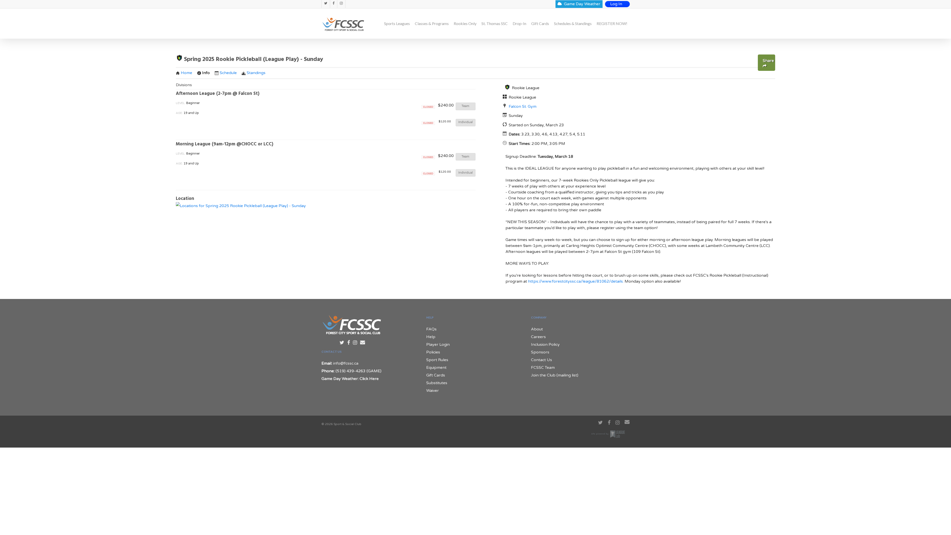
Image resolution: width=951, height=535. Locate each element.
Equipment (436, 367)
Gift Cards (540, 24)
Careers (538, 336)
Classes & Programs (432, 24)
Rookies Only (465, 24)
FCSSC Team (543, 367)
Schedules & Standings (573, 24)
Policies (433, 352)
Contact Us (541, 359)
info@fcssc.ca (345, 363)
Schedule (228, 72)
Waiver (432, 390)
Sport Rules (437, 359)
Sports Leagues (397, 24)
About (537, 329)
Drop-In (519, 24)
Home (186, 72)
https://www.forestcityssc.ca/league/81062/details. (576, 281)
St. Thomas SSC (494, 24)
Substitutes (436, 382)
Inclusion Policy (545, 344)
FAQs (431, 329)
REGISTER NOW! (612, 24)
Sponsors (540, 352)
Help (430, 336)
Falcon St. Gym (522, 106)
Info (206, 72)
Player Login (438, 344)
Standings (256, 72)
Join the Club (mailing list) (554, 375)
